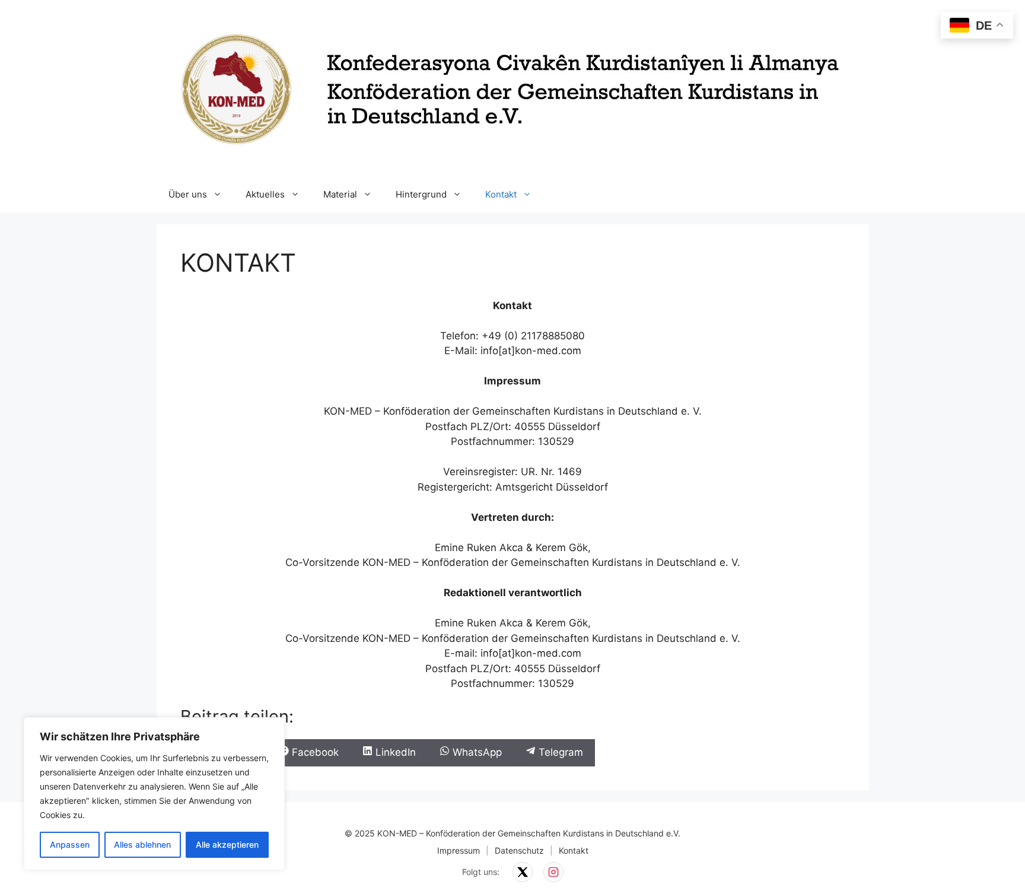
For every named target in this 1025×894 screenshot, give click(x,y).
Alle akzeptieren (227, 844)
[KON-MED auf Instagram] (553, 872)
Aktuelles (265, 194)
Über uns (187, 194)
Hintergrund (421, 194)
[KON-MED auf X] (522, 872)
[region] (154, 793)
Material (340, 194)
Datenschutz (519, 850)
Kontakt (501, 194)
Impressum (458, 850)
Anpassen (70, 844)
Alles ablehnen (142, 844)
